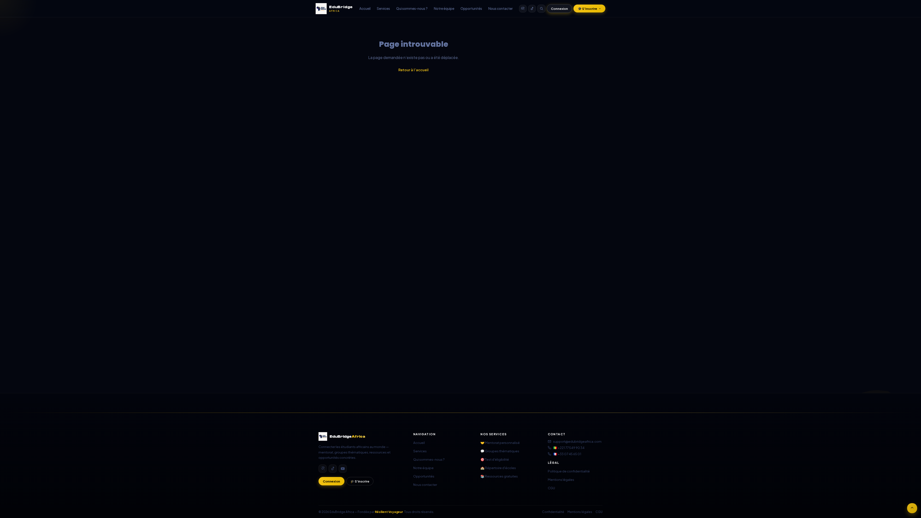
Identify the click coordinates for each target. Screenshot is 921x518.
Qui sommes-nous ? (412, 8)
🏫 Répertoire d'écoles (498, 468)
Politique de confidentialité (569, 471)
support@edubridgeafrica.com (577, 441)
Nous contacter (500, 8)
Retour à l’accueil (413, 70)
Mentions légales (561, 479)
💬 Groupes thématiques (499, 451)
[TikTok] (532, 8)
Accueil (365, 8)
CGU (551, 488)
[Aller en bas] (912, 508)
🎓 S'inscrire (587, 8)
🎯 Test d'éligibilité (494, 459)
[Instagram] (523, 8)
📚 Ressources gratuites (499, 476)
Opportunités (471, 8)
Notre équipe (444, 8)
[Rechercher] (541, 9)
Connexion (559, 8)
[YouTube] (343, 469)
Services (383, 8)
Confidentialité (553, 512)
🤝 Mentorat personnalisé (500, 443)
